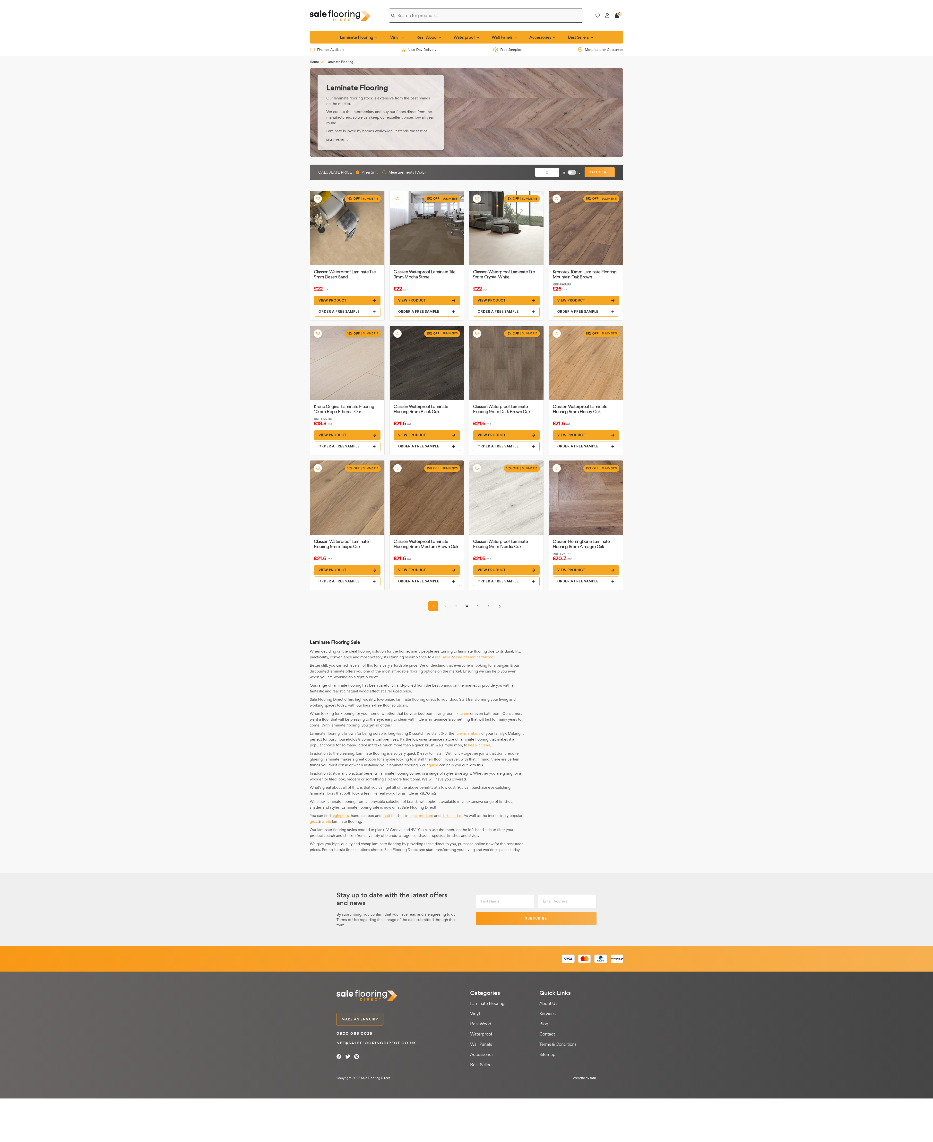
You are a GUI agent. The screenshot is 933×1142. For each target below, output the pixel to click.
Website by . (584, 1078)
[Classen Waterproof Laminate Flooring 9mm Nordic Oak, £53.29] (506, 497)
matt (386, 815)
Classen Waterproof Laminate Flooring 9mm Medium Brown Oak (426, 544)
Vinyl (475, 1013)
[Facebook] (339, 1056)
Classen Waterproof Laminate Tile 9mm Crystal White (504, 274)
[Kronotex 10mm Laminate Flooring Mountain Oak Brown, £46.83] (586, 228)
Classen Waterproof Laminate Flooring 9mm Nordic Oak (500, 544)
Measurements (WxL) (407, 172)
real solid (442, 657)
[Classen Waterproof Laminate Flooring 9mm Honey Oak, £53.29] (586, 363)
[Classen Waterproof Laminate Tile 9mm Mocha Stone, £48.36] (427, 228)
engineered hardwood (474, 657)
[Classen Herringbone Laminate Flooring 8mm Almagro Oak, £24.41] (586, 497)
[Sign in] (607, 15)
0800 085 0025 (354, 1033)
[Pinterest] (356, 1056)
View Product (332, 300)
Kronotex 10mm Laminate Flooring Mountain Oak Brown (585, 274)
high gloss (340, 815)
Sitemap (547, 1054)
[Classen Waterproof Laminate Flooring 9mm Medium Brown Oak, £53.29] (427, 497)
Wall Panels (481, 1044)
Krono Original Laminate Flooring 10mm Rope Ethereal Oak (344, 409)
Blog (543, 1024)
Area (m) (370, 172)
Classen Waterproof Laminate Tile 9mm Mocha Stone (425, 274)
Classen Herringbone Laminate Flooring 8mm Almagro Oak (581, 544)
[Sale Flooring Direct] (340, 15)
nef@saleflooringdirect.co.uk (376, 1042)
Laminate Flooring (487, 1003)
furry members (467, 733)
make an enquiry (360, 1019)
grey (313, 821)
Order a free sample (339, 311)
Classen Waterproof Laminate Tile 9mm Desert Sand (345, 274)
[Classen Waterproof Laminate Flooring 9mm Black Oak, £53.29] (427, 363)
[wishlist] (318, 199)
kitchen (463, 713)
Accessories (481, 1054)
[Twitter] (347, 1056)
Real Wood (480, 1024)
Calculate (599, 172)
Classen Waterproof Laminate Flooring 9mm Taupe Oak (341, 544)
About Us (548, 1003)
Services (547, 1013)
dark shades (451, 815)
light (413, 815)
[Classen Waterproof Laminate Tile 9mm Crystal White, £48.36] (506, 228)
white (326, 821)
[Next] (500, 606)
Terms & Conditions (558, 1044)
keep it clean (479, 745)
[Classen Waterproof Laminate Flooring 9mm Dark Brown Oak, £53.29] (506, 363)
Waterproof (481, 1034)
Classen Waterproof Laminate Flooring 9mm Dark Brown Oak (501, 409)
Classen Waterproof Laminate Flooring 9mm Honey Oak (580, 409)
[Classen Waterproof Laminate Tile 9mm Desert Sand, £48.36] (347, 228)
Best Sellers (481, 1064)
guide (433, 765)
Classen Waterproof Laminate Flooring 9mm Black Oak (421, 409)
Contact (547, 1034)
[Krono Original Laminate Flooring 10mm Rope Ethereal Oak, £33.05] (347, 363)
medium (426, 815)
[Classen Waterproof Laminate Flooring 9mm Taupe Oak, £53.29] (347, 497)
